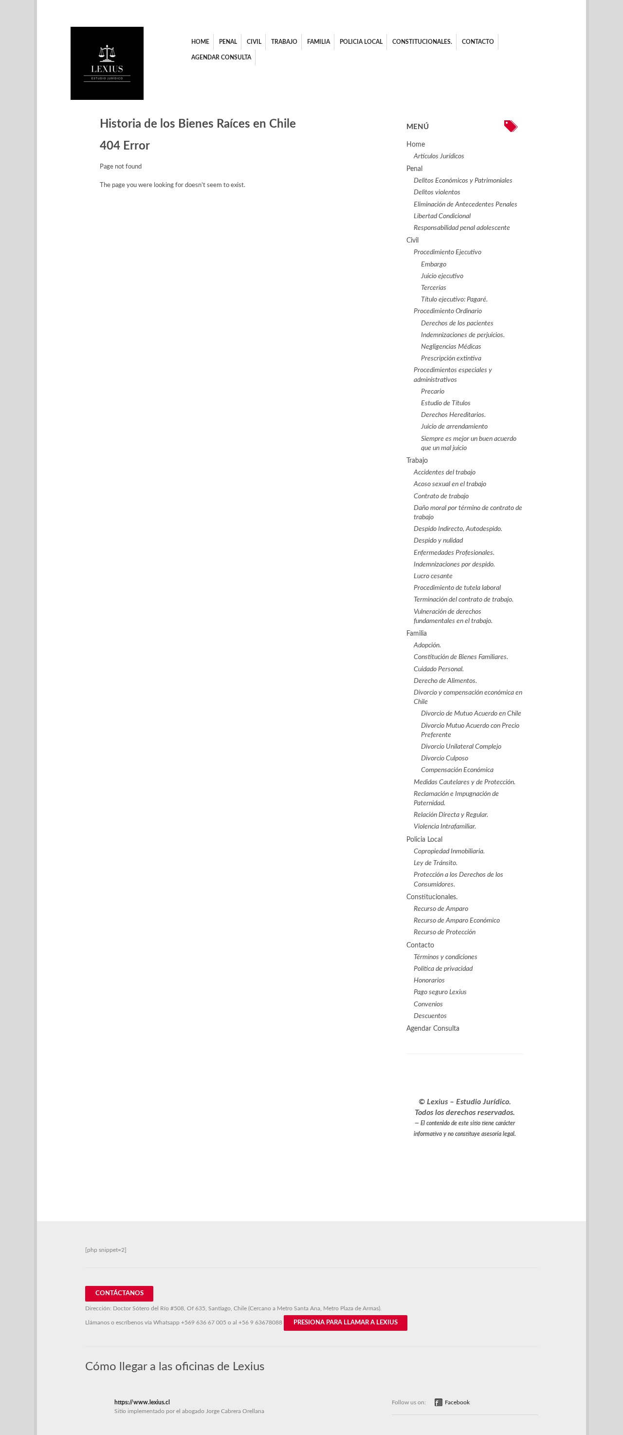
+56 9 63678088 (260, 1322)
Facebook (457, 1402)
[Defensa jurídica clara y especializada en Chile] (107, 98)
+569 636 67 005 (203, 1322)
